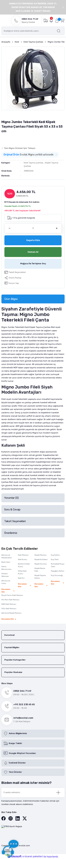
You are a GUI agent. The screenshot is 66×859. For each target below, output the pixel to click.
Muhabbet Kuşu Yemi (57, 565)
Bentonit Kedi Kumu (24, 565)
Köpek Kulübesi (41, 559)
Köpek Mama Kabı (39, 569)
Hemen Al (33, 252)
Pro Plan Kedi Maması (10, 600)
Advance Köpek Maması (11, 613)
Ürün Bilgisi (11, 299)
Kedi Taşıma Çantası (33, 163)
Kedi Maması (23, 555)
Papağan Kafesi (57, 571)
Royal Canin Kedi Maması (12, 595)
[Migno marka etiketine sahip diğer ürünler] (8, 139)
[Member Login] (57, 20)
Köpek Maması (40, 555)
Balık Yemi (5, 562)
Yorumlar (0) (11, 497)
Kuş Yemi (55, 559)
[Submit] (58, 792)
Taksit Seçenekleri (15, 521)
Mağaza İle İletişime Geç (33, 263)
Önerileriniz (10, 533)
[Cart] (62, 20)
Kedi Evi (21, 578)
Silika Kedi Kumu (22, 572)
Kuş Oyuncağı (57, 575)
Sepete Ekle (33, 240)
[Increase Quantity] (56, 228)
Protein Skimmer (5, 575)
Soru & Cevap (12, 509)
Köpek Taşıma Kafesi (40, 576)
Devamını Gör (5, 590)
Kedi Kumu (22, 559)
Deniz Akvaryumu (6, 568)
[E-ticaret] (32, 856)
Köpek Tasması (40, 564)
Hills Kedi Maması (8, 609)
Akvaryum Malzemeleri (6, 556)
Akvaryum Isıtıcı (5, 582)
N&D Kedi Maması (8, 604)
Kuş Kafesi (55, 555)
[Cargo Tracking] (45, 20)
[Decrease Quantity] (9, 228)
